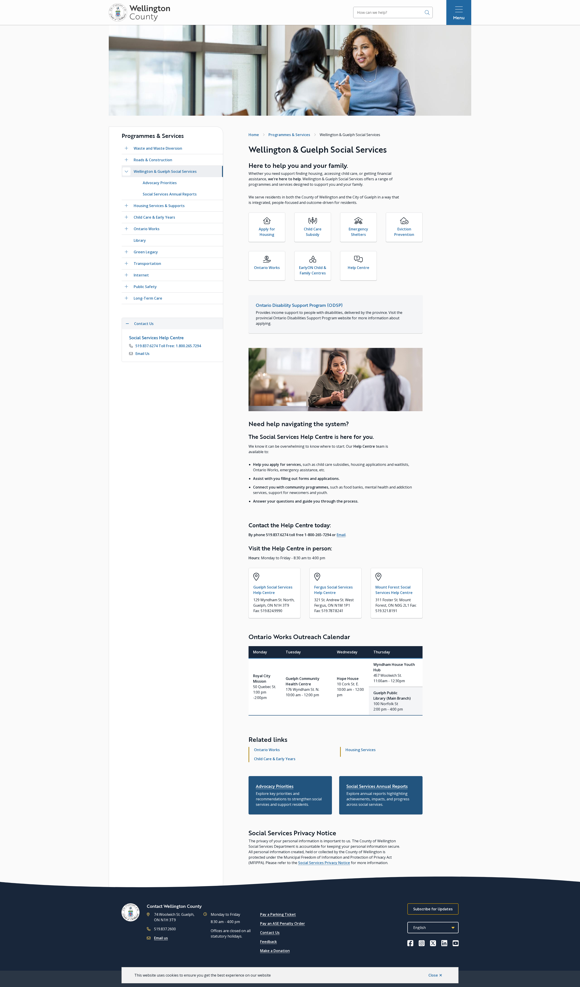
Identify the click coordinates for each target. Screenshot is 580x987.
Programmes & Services (289, 134)
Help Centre (358, 267)
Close (433, 975)
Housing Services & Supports (159, 205)
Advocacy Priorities (160, 182)
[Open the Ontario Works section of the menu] (126, 229)
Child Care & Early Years (154, 217)
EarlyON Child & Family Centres (312, 270)
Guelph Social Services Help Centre (272, 590)
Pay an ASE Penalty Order (282, 923)
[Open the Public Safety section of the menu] (126, 287)
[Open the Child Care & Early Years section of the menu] (126, 217)
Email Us (142, 353)
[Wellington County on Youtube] (456, 943)
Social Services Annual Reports (170, 194)
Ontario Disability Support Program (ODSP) (299, 305)
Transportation (147, 263)
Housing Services (361, 749)
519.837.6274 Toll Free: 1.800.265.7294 (168, 345)
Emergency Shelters (358, 232)
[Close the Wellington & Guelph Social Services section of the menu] (126, 171)
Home (254, 134)
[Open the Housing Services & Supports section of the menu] (126, 206)
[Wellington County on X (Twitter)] (433, 943)
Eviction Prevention (404, 232)
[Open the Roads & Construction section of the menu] (126, 160)
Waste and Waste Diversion (158, 148)
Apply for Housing (267, 232)
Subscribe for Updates (433, 908)
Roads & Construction (153, 159)
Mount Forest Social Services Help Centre (394, 590)
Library (140, 240)
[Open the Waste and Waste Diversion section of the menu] (126, 148)
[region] (336, 681)
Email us (161, 938)
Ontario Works (147, 228)
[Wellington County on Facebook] (410, 943)
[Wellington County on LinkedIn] (444, 943)
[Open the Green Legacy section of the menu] (126, 252)
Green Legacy (146, 251)
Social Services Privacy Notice (324, 862)
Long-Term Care (148, 298)
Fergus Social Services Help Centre (333, 590)
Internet (141, 275)
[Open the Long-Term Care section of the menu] (126, 298)
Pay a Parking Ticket (278, 914)
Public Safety (145, 286)
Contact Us (270, 932)
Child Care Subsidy (312, 232)
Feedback (268, 941)
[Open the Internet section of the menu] (126, 275)
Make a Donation (275, 950)
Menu (459, 18)
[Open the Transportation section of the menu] (126, 263)
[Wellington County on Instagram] (422, 943)
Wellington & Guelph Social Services (165, 171)
